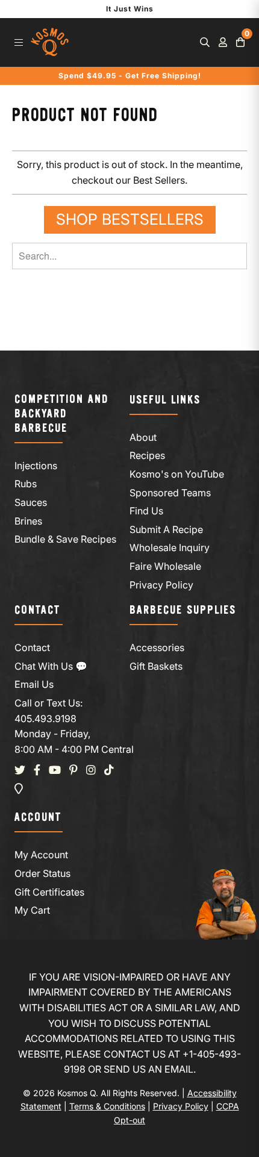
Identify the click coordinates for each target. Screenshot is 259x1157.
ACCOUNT (37, 817)
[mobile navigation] (18, 42)
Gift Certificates (49, 892)
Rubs (25, 484)
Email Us (34, 684)
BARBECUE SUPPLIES (183, 610)
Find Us (146, 511)
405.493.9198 (45, 719)
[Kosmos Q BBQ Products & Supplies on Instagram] (91, 770)
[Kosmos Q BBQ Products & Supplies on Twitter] (19, 770)
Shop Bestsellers (130, 219)
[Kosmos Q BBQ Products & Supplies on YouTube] (55, 770)
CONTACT (37, 610)
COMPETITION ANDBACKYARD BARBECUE (61, 414)
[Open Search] (205, 42)
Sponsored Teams (170, 493)
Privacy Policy (161, 585)
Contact (32, 647)
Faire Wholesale (165, 566)
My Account (41, 855)
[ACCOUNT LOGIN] (223, 42)
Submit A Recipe (166, 529)
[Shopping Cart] (240, 42)
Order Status (42, 873)
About (143, 437)
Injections (35, 466)
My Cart (32, 910)
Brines (28, 521)
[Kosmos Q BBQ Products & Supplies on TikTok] (109, 770)
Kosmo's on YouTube (177, 474)
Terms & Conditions (107, 1106)
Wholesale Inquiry (170, 547)
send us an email (148, 1069)
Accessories (157, 647)
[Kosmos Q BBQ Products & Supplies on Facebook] (37, 770)
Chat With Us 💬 (50, 666)
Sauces (30, 502)
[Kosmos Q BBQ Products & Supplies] (49, 42)
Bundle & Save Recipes (65, 539)
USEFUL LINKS (165, 400)
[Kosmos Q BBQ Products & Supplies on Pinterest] (73, 770)
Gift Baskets (156, 666)
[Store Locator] (18, 789)
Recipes (147, 455)
